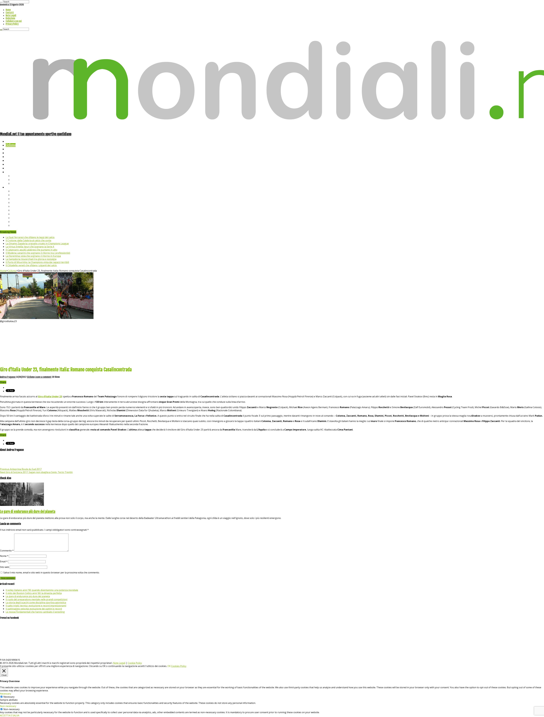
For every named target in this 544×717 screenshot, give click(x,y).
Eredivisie (17, 214)
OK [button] (169, 666)
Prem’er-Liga (19, 221)
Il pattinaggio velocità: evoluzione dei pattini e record (34, 608)
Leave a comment (43, 377)
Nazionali (11, 153)
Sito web (4, 567)
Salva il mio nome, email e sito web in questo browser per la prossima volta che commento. (51, 572)
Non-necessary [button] (8, 706)
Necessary (8, 696)
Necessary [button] (5, 693)
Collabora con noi (14, 21)
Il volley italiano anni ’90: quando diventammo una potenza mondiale (42, 590)
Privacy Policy (12, 23)
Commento (7, 550)
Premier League (20, 199)
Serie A (15, 191)
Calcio (9, 168)
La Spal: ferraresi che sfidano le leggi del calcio (30, 237)
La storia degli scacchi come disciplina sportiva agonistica (36, 602)
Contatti (10, 12)
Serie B (15, 195)
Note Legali (11, 15)
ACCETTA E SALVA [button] (9, 715)
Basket (15, 183)
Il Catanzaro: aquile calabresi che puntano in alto (31, 249)
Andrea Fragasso (8, 377)
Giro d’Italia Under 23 (50, 396)
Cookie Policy (135, 663)
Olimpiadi (11, 164)
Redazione (10, 18)
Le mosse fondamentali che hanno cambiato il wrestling (35, 611)
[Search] (1, 2)
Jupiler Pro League (22, 225)
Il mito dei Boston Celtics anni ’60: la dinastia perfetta (34, 593)
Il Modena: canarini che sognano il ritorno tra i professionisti (38, 252)
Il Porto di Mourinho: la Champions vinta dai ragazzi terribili (37, 262)
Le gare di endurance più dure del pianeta (27, 511)
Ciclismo (11, 145)
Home (8, 9)
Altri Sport (12, 149)
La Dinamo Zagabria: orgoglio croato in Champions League (37, 243)
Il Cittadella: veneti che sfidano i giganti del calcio (31, 265)
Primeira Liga (19, 218)
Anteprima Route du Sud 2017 (21, 469)
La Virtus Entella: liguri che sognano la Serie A (30, 246)
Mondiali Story (14, 160)
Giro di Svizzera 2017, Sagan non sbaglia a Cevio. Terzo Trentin (36, 472)
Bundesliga (17, 206)
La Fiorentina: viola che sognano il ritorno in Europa (33, 256)
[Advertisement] (272, 344)
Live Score (12, 172)
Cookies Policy (178, 666)
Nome (4, 556)
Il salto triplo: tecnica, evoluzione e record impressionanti (36, 605)
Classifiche (12, 187)
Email (4, 561)
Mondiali (11, 156)
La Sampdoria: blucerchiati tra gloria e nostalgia (31, 259)
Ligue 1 (15, 210)
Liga (13, 202)
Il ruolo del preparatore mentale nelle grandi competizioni (36, 599)
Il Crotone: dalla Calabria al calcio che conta (28, 240)
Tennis (15, 179)
